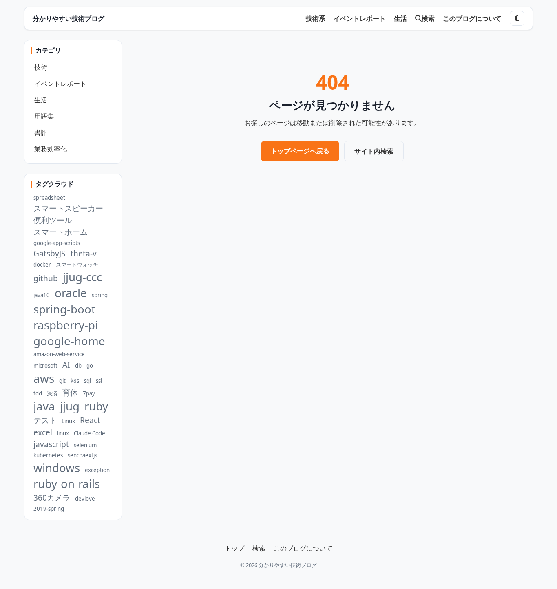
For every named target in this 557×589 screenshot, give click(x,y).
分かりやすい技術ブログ (68, 18)
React (90, 420)
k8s (75, 380)
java (44, 406)
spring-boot (64, 309)
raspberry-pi (65, 325)
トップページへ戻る (300, 150)
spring (100, 295)
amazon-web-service (59, 354)
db (78, 365)
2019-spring (48, 508)
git (62, 380)
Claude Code (89, 433)
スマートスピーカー (68, 208)
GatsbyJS (49, 253)
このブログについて (472, 18)
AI (66, 364)
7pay (89, 393)
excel (42, 432)
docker (42, 264)
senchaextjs (82, 455)
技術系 (315, 18)
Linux (68, 421)
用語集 (44, 116)
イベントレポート (360, 18)
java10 (41, 295)
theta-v (84, 253)
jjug (70, 406)
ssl (99, 380)
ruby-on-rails (66, 483)
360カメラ (51, 497)
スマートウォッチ (77, 264)
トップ (234, 548)
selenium (85, 445)
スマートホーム (60, 231)
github (45, 278)
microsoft (45, 365)
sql (87, 380)
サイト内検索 (373, 151)
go (89, 365)
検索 (428, 18)
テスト (45, 420)
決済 (52, 393)
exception (97, 470)
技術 (40, 67)
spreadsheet (49, 197)
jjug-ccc (82, 277)
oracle (71, 293)
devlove (85, 498)
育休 (70, 392)
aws (43, 378)
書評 (40, 132)
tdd (37, 393)
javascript (51, 444)
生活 (400, 18)
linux (63, 433)
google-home (69, 341)
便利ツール (52, 220)
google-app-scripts (56, 243)
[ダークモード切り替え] (517, 18)
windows (56, 467)
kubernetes (48, 455)
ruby (96, 406)
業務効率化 (50, 148)
